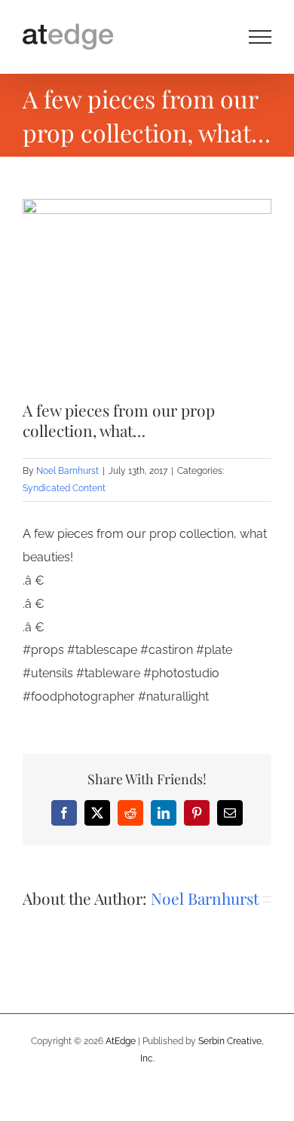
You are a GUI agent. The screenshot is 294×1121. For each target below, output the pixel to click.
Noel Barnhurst (67, 471)
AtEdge (121, 1041)
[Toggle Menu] (260, 37)
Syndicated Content (64, 488)
